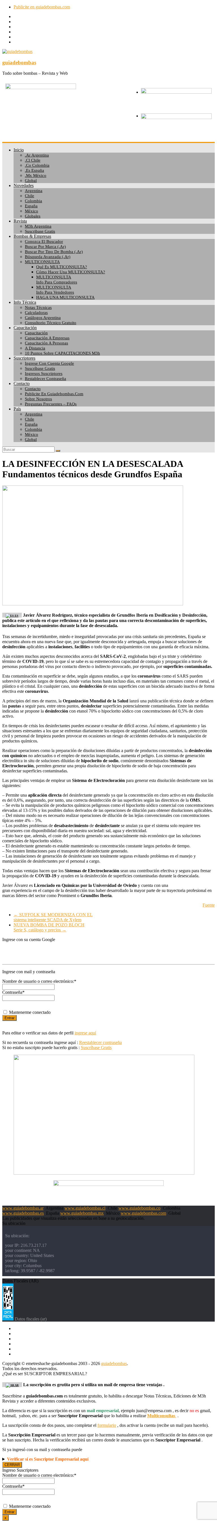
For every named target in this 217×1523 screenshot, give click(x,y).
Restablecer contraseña (45, 378)
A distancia (35, 348)
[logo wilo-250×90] (176, 117)
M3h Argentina (38, 226)
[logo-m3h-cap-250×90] (40, 87)
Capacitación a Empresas (47, 338)
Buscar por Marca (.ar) (45, 246)
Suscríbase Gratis (40, 368)
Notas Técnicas (38, 307)
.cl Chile (32, 160)
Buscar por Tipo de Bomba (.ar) (54, 251)
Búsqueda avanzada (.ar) (47, 256)
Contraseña (13, 992)
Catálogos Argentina (43, 317)
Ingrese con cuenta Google (49, 363)
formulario (106, 1425)
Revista (20, 221)
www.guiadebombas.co (139, 1208)
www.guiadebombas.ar (23, 1208)
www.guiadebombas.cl (84, 1208)
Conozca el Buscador (44, 241)
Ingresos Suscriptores (43, 373)
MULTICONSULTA (42, 262)
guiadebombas (19, 62)
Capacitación (25, 327)
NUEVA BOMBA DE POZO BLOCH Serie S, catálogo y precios (49, 927)
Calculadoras (36, 312)
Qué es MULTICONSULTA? (61, 267)
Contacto (22, 383)
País (17, 408)
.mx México (35, 175)
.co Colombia (37, 165)
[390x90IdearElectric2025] (108, 1184)
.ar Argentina (37, 155)
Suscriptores (24, 358)
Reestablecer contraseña (100, 1042)
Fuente (209, 905)
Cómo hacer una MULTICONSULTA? (70, 272)
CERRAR (12, 1465)
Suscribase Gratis (40, 231)
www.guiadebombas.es (23, 1213)
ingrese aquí (85, 1032)
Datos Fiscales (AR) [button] (20, 1280)
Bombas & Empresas (32, 236)
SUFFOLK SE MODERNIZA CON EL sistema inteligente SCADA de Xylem (53, 917)
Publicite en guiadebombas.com (42, 7)
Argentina (33, 190)
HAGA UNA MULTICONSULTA (65, 297)
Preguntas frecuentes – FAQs (51, 404)
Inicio (19, 150)
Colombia (33, 201)
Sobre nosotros (38, 399)
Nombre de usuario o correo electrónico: (39, 981)
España (31, 206)
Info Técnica (25, 302)
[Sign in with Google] (108, 951)
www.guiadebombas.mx (82, 1213)
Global (31, 180)
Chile (29, 196)
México (31, 211)
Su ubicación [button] (13, 1223)
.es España (34, 170)
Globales (32, 216)
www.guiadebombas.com (143, 1213)
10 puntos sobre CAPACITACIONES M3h (62, 353)
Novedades (24, 185)
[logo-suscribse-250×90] (176, 92)
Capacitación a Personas (46, 343)
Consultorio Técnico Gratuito (50, 322)
